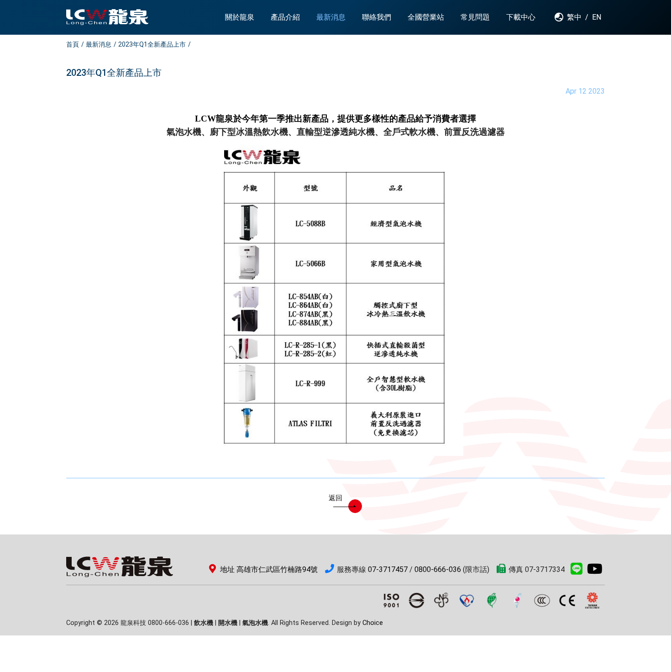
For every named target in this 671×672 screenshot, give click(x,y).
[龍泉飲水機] (107, 17)
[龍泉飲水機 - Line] (576, 571)
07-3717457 (388, 569)
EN (596, 17)
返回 (335, 498)
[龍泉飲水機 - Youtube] (595, 571)
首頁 (72, 44)
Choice (372, 623)
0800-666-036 (437, 569)
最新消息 (98, 44)
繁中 (574, 17)
